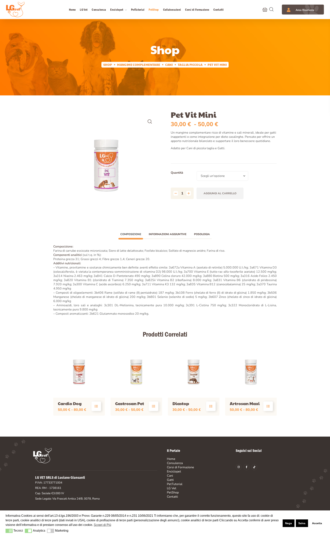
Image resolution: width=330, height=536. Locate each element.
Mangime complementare (138, 64)
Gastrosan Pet (129, 403)
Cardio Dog (70, 403)
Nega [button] (288, 523)
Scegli (96, 406)
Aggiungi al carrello (220, 193)
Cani (169, 64)
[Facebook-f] (246, 467)
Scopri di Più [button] (102, 524)
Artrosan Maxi (245, 403)
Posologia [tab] (202, 234)
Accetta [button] (317, 523)
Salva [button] (301, 523)
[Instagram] (239, 467)
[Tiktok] (254, 467)
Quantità (177, 172)
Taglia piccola (190, 64)
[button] (265, 9)
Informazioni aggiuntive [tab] (167, 234)
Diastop (180, 403)
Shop (107, 64)
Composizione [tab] (130, 234)
